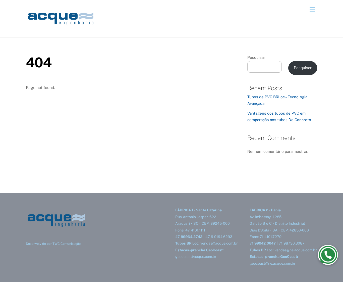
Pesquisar (256, 57)
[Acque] (63, 28)
